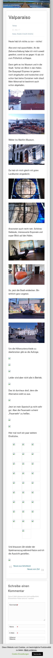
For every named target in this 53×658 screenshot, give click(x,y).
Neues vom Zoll (33, 569)
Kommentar (13, 605)
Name (13, 627)
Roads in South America (25, 34)
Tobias (14, 26)
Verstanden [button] (37, 654)
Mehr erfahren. (30, 650)
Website (12, 639)
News (14, 34)
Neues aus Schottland (22, 566)
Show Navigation (40, 22)
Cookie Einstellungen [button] (20, 654)
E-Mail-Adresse (13, 634)
